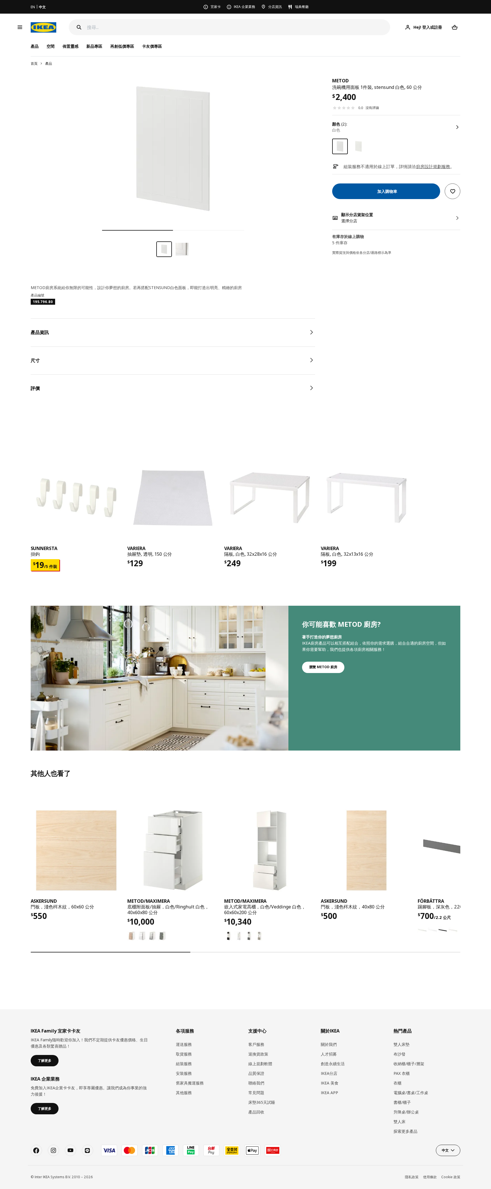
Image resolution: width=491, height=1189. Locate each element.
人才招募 (329, 1054)
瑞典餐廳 (302, 6)
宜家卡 (216, 6)
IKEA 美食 (329, 1083)
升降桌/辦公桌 (406, 1112)
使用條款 (430, 1177)
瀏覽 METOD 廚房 (323, 666)
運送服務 (184, 1044)
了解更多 (44, 1060)
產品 (48, 63)
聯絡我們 (256, 1083)
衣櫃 (397, 1083)
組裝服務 (184, 1063)
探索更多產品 (405, 1131)
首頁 (34, 63)
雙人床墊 (401, 1044)
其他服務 (184, 1092)
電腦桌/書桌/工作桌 (411, 1092)
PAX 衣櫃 (402, 1073)
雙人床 (399, 1121)
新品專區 (94, 46)
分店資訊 (275, 6)
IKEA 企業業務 (244, 6)
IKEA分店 (329, 1073)
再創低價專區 (122, 46)
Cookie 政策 (450, 1177)
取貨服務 (184, 1054)
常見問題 (256, 1092)
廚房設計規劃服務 (433, 166)
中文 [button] (445, 1150)
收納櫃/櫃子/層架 (409, 1063)
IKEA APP (329, 1092)
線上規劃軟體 (260, 1063)
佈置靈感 (70, 46)
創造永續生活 (333, 1063)
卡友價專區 (152, 46)
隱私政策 (412, 1177)
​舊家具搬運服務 (190, 1083)
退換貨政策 (258, 1054)
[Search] (79, 27)
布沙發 (399, 1054)
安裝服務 (184, 1073)
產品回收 (256, 1112)
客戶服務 (256, 1044)
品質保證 (256, 1073)
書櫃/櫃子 (402, 1102)
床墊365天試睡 (261, 1102)
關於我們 (329, 1044)
